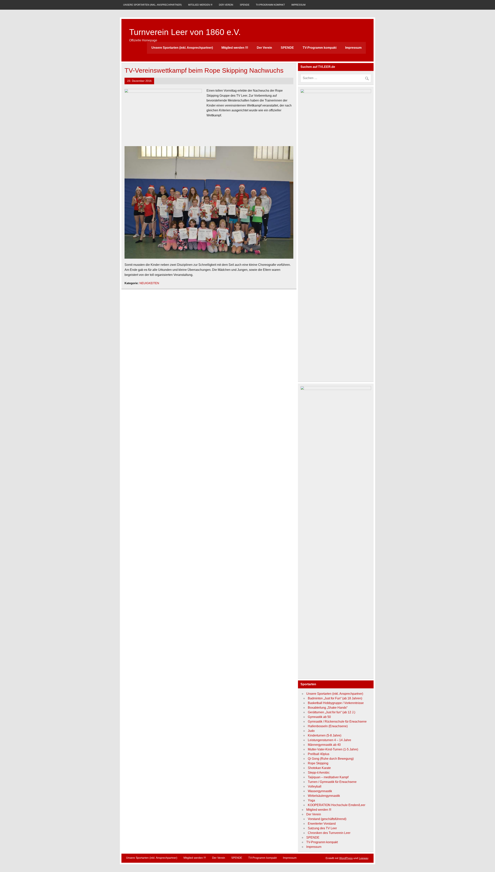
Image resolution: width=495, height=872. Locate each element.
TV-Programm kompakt (270, 4)
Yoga (311, 800)
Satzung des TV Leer (322, 828)
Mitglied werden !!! (200, 4)
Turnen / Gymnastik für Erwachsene (332, 781)
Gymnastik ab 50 (319, 717)
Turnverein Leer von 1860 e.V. (185, 32)
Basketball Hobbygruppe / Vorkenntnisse (336, 703)
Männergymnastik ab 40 (324, 744)
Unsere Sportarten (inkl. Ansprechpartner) (152, 4)
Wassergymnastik (320, 791)
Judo (311, 730)
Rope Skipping (318, 763)
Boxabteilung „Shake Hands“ (327, 707)
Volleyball (314, 786)
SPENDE (244, 4)
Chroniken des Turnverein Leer (329, 832)
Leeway (363, 858)
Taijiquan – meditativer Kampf (328, 777)
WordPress (346, 858)
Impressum (298, 4)
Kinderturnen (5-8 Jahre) (324, 735)
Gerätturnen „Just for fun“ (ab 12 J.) (331, 712)
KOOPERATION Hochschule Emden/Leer (336, 805)
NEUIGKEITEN (149, 283)
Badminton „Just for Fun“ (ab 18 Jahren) (335, 698)
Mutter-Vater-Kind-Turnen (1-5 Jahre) (333, 749)
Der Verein (226, 4)
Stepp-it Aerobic (319, 772)
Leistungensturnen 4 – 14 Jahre (329, 740)
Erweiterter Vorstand (322, 823)
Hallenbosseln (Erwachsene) (328, 726)
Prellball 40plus (318, 754)
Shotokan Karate (319, 768)
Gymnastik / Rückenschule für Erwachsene (337, 721)
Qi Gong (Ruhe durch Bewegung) (331, 758)
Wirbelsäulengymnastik (324, 795)
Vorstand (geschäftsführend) (327, 819)
